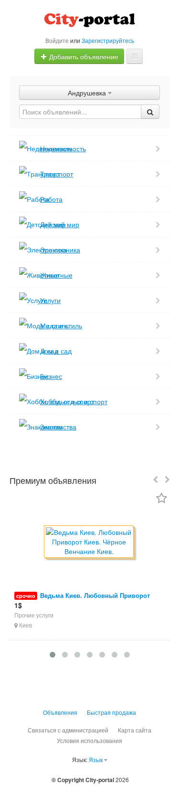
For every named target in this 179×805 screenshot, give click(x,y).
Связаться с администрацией (68, 730)
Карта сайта (134, 730)
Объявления (60, 712)
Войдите (57, 40)
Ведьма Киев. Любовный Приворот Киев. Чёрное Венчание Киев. (82, 600)
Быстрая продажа (111, 712)
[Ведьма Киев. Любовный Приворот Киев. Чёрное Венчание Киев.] (89, 542)
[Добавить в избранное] (161, 499)
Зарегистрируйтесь (108, 40)
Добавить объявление (82, 56)
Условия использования (89, 740)
